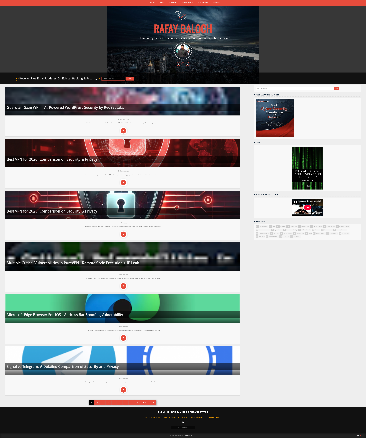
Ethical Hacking (318, 226)
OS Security (286, 236)
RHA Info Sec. (189, 435)
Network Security (273, 236)
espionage (276, 233)
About (161, 3)
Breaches (282, 226)
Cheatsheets (345, 233)
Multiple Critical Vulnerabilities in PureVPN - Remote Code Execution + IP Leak (73, 263)
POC (274, 226)
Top (358, 435)
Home (152, 3)
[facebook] (183, 64)
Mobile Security (330, 226)
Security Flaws (305, 226)
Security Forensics (341, 230)
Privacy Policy (187, 3)
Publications (203, 3)
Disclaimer (173, 3)
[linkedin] (187, 64)
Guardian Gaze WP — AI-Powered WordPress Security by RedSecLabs (65, 107)
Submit (129, 78)
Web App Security (344, 226)
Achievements (334, 233)
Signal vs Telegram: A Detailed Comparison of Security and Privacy (63, 366)
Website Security (306, 230)
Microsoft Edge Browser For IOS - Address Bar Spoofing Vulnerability (65, 315)
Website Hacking (320, 233)
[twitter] (178, 64)
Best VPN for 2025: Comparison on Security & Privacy (52, 211)
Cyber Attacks (278, 230)
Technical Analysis (264, 233)
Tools (310, 233)
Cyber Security (328, 230)
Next (144, 403)
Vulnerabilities (264, 226)
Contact (216, 3)
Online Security (288, 233)
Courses (317, 230)
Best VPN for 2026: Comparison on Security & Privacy (52, 159)
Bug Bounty (294, 226)
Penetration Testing (291, 230)
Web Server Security (264, 230)
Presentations (300, 233)
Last (152, 403)
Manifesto (262, 236)
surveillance (297, 236)
